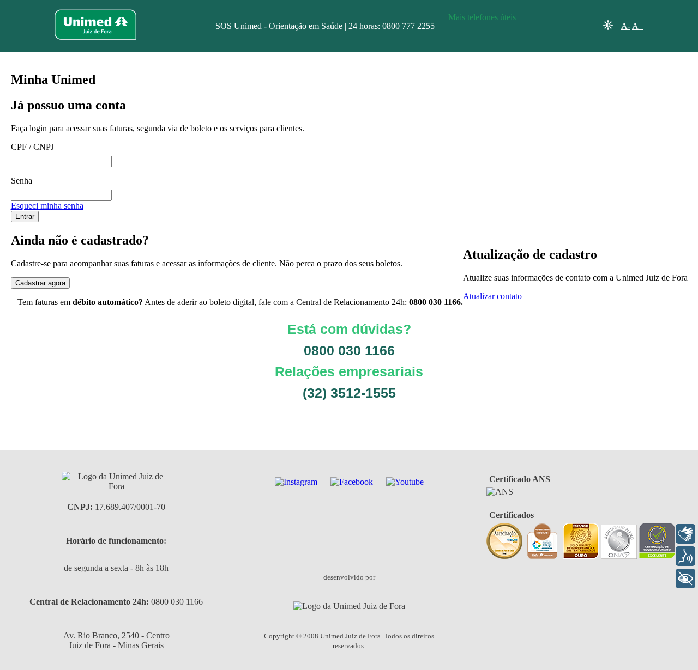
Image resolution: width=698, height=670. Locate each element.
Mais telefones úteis (482, 17)
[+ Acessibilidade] (685, 578)
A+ (637, 26)
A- (625, 26)
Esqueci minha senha (47, 205)
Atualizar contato (492, 296)
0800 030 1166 (177, 601)
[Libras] (685, 534)
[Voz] (685, 556)
